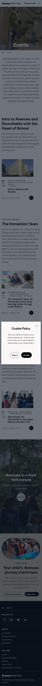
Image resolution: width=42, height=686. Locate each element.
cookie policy (28, 343)
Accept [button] (26, 355)
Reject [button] (15, 355)
